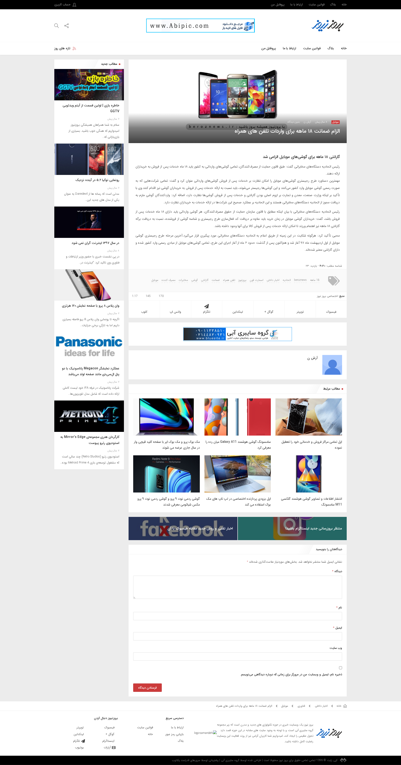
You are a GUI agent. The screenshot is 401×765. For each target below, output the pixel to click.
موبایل (335, 122)
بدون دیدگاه (294, 122)
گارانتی (204, 280)
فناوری (301, 706)
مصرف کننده (168, 280)
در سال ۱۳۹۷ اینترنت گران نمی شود (95, 243)
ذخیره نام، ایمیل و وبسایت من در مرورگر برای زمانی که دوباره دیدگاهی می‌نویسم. (291, 674)
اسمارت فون (256, 280)
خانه (344, 4)
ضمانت (216, 280)
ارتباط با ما (296, 4)
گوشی (194, 280)
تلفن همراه (229, 280)
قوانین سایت (316, 4)
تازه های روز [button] (62, 48)
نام (339, 607)
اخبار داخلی (273, 280)
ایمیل (337, 627)
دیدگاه (337, 571)
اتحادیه (287, 280)
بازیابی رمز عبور (174, 734)
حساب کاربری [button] (62, 4)
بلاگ (333, 4)
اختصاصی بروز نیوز (327, 296)
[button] (66, 25)
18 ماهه (315, 280)
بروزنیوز (242, 280)
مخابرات (183, 280)
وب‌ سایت (336, 648)
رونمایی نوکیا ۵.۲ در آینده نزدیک (97, 180)
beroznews (300, 280)
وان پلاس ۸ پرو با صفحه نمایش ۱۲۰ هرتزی (90, 305)
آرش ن (307, 122)
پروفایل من (278, 4)
